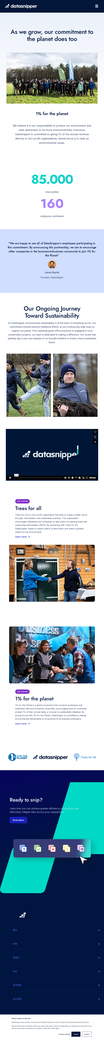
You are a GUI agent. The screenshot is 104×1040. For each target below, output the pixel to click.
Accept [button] (76, 1034)
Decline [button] (86, 1034)
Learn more (21, 536)
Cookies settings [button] (64, 1034)
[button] (95, 6)
